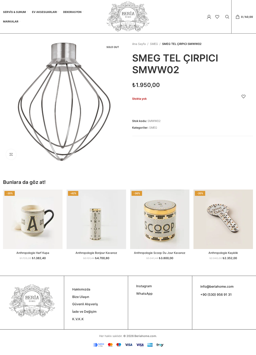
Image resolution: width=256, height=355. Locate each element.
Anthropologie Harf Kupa (32, 252)
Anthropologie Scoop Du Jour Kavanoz (159, 252)
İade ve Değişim (84, 311)
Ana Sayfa (139, 44)
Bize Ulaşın (80, 297)
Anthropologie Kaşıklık (223, 252)
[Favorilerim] (217, 17)
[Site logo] (128, 16)
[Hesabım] (209, 17)
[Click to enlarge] (11, 154)
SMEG (154, 44)
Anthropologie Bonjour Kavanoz (96, 252)
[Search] (227, 17)
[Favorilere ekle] (243, 96)
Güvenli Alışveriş (85, 304)
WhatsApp (144, 293)
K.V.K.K (78, 319)
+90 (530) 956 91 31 (216, 294)
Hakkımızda (81, 289)
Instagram (144, 286)
